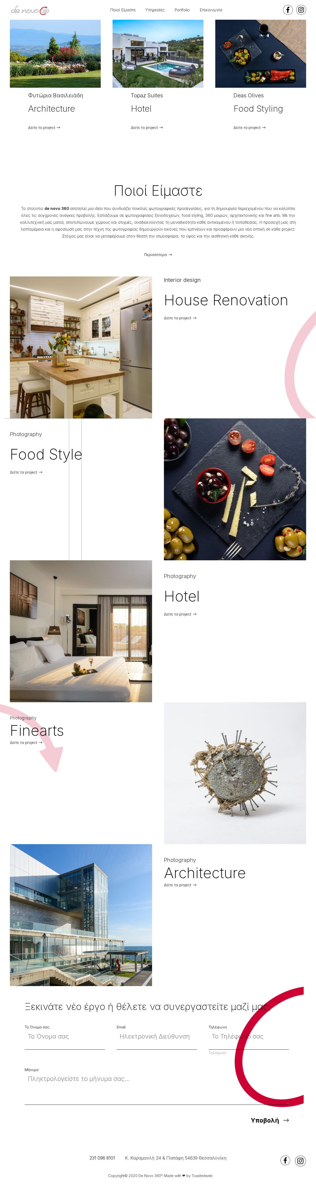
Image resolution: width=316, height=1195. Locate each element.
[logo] (29, 10)
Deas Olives (146, 95)
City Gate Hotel (252, 95)
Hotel (38, 108)
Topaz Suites (44, 95)
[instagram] (301, 10)
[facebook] (288, 10)
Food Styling (155, 108)
